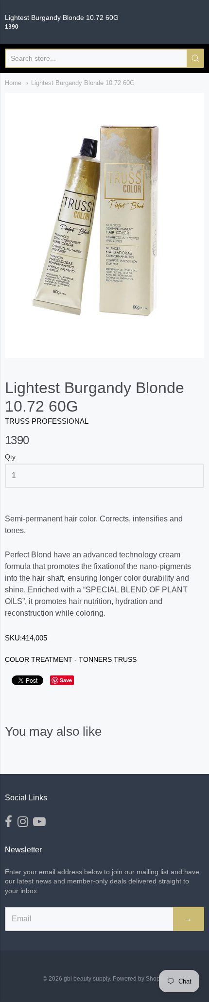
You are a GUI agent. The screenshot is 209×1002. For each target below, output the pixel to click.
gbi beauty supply (87, 978)
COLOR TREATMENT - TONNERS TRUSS (71, 659)
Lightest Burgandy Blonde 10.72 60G (83, 82)
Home (13, 82)
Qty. (11, 457)
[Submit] (195, 58)
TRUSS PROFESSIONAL (46, 421)
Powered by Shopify (139, 978)
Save (66, 680)
